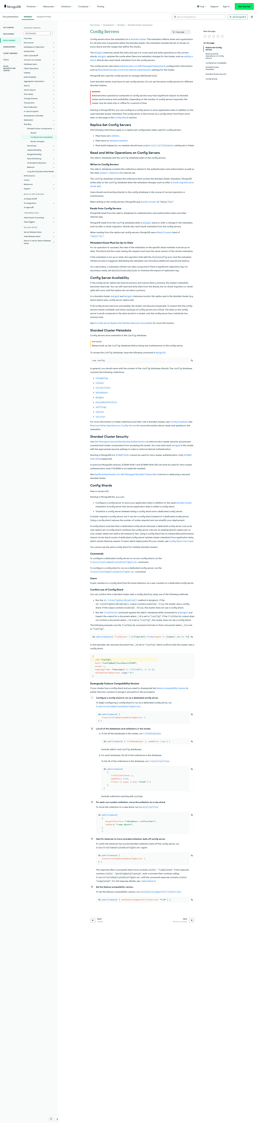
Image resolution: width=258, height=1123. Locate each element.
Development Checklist (33, 116)
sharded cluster (138, 39)
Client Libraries (10, 53)
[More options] (188, 32)
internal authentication (139, 69)
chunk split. (95, 186)
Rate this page (209, 31)
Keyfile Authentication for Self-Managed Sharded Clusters (123, 474)
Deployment (8, 34)
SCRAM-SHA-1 (123, 455)
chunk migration (181, 182)
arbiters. (115, 135)
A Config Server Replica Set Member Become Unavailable (123, 323)
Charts (26, 180)
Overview (28, 38)
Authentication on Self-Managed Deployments (142, 66)
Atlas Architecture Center (9, 68)
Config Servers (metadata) (42, 137)
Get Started (244, 6)
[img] (205, 36)
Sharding (121, 25)
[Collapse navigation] (57, 1119)
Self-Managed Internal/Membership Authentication (120, 441)
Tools (6, 60)
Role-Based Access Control (111, 69)
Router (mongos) (37, 141)
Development (108, 25)
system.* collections (109, 172)
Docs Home (95, 25)
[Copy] (192, 360)
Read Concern (164, 232)
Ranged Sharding (34, 154)
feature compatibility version (171, 688)
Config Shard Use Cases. (181, 541)
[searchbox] (199, 16)
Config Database (179, 421)
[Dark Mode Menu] (252, 17)
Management (9, 47)
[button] (201, 6)
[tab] (28, 16)
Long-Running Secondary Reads (40, 171)
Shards (33, 133)
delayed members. (119, 140)
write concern (149, 201)
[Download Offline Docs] (51, 1118)
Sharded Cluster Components (140, 25)
